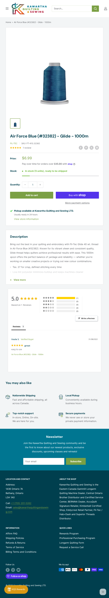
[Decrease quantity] (25, 185)
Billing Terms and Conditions (21, 551)
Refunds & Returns (15, 542)
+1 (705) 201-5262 (21, 503)
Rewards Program (69, 533)
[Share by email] (97, 147)
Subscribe (75, 461)
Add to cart (32, 195)
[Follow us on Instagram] (13, 570)
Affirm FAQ (11, 533)
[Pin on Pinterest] (86, 147)
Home (8, 22)
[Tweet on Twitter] (92, 147)
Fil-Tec (13, 143)
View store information (26, 219)
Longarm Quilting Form (71, 542)
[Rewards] (16, 589)
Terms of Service (15, 547)
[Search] (95, 9)
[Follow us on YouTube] (18, 570)
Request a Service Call (71, 547)
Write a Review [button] (88, 318)
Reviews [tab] (16, 326)
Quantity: (15, 184)
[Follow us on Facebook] (8, 570)
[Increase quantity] (40, 185)
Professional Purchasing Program (77, 538)
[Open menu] (7, 8)
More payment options (77, 202)
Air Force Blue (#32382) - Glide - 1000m (27, 354)
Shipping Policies (15, 538)
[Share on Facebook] (81, 147)
